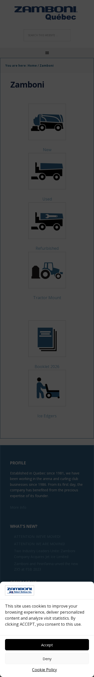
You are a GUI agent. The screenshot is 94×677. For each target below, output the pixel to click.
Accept (47, 644)
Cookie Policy (44, 669)
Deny (47, 658)
